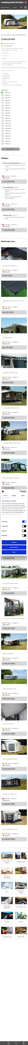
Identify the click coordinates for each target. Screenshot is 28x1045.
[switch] (24, 526)
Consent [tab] (5, 495)
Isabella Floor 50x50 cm (10, 266)
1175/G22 (7, 138)
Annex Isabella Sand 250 (10, 759)
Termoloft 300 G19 (8, 724)
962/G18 (7, 113)
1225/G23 (7, 143)
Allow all (14, 542)
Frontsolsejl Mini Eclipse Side (11, 443)
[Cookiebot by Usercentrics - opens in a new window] (20, 492)
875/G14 (7, 97)
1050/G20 (8, 126)
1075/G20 (8, 128)
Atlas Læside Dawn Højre (10, 583)
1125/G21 (7, 133)
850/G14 (7, 95)
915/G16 (7, 103)
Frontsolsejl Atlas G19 (9, 689)
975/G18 (7, 115)
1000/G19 (8, 120)
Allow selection (14, 547)
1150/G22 (7, 136)
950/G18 (7, 110)
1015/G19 (7, 123)
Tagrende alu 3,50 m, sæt (10, 373)
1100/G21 (7, 131)
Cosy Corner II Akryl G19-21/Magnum (14, 618)
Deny (14, 552)
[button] (3, 21)
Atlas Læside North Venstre (11, 478)
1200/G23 (8, 141)
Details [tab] (14, 495)
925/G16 (7, 105)
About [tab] (23, 495)
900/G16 (7, 100)
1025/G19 (7, 92)
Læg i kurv (7, 177)
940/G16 (7, 108)
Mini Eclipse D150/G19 (9, 794)
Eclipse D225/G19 (8, 653)
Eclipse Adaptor (7, 337)
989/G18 (7, 118)
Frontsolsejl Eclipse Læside (11, 408)
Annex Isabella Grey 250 (10, 829)
